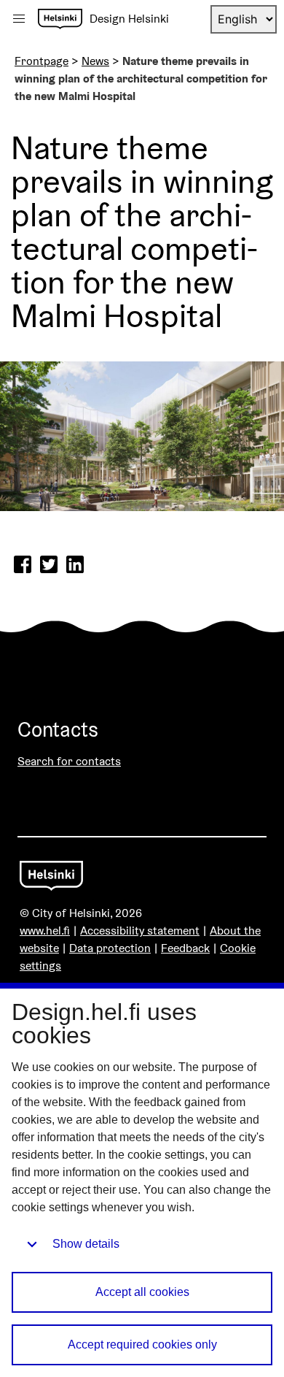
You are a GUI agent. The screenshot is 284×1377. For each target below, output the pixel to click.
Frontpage (41, 61)
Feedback (185, 948)
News (95, 61)
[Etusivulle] (60, 19)
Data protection (110, 948)
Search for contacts (69, 761)
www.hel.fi (45, 930)
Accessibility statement (140, 930)
